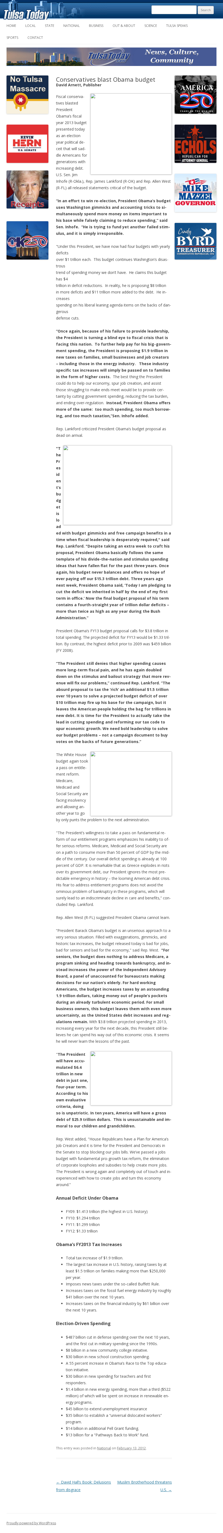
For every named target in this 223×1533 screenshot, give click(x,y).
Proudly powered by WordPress (31, 1523)
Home (11, 25)
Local (30, 25)
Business (96, 25)
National (71, 25)
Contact (35, 37)
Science (150, 25)
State (49, 25)
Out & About (124, 25)
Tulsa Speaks (177, 25)
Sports (12, 37)
